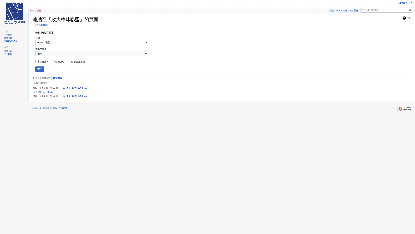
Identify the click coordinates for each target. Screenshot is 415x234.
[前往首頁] (14, 13)
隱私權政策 (37, 108)
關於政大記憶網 (50, 108)
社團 (38, 92)
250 (80, 87)
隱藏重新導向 (78, 62)
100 (74, 87)
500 (85, 87)
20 (64, 87)
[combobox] (92, 42)
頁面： (38, 37)
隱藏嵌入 (44, 62)
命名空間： (41, 48)
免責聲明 (63, 108)
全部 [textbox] (39, 53)
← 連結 (48, 92)
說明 (409, 18)
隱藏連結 (60, 62)
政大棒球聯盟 (42, 25)
